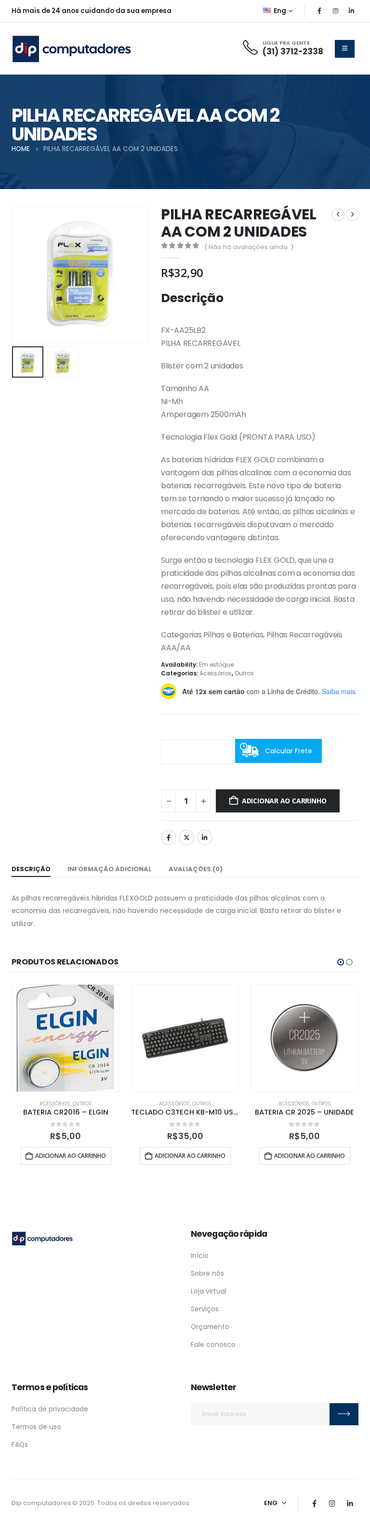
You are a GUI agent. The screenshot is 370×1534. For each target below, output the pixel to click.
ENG (271, 1503)
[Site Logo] (72, 48)
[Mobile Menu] (345, 49)
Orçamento (210, 1326)
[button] (23, 274)
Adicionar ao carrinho (284, 800)
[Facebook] (319, 10)
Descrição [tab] (31, 869)
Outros (244, 673)
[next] (352, 214)
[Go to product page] (65, 1038)
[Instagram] (335, 10)
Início (200, 1255)
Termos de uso (36, 1427)
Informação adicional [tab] (109, 869)
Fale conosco (213, 1344)
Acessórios (215, 673)
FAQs (20, 1444)
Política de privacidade (50, 1409)
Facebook (168, 837)
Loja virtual (208, 1291)
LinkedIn (204, 837)
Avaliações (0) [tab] (196, 869)
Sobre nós (207, 1273)
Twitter (186, 837)
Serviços (205, 1309)
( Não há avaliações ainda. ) (248, 247)
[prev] (338, 214)
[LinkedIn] (351, 10)
